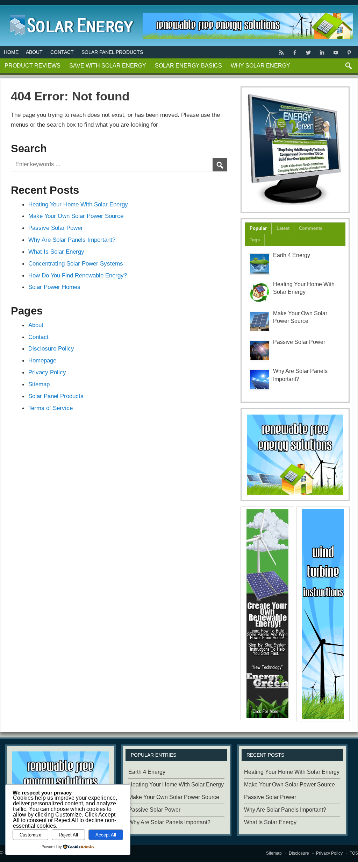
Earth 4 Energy (291, 255)
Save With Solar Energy (107, 66)
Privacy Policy (47, 372)
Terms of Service (50, 407)
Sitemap (39, 384)
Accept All (105, 835)
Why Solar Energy (260, 66)
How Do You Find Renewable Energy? (77, 275)
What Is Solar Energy (56, 251)
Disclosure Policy (51, 348)
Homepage (42, 360)
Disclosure (299, 853)
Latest (283, 228)
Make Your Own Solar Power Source (75, 215)
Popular (258, 228)
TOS (354, 853)
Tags (255, 239)
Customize (30, 835)
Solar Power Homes (54, 286)
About (34, 52)
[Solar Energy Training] (70, 13)
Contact (62, 52)
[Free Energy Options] (295, 455)
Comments (310, 228)
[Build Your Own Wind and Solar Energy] (295, 150)
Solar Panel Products (112, 52)
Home (11, 52)
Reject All (68, 835)
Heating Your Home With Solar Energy (78, 204)
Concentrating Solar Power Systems (75, 263)
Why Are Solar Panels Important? (71, 239)
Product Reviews (32, 66)
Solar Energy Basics (188, 66)
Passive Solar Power (55, 227)
